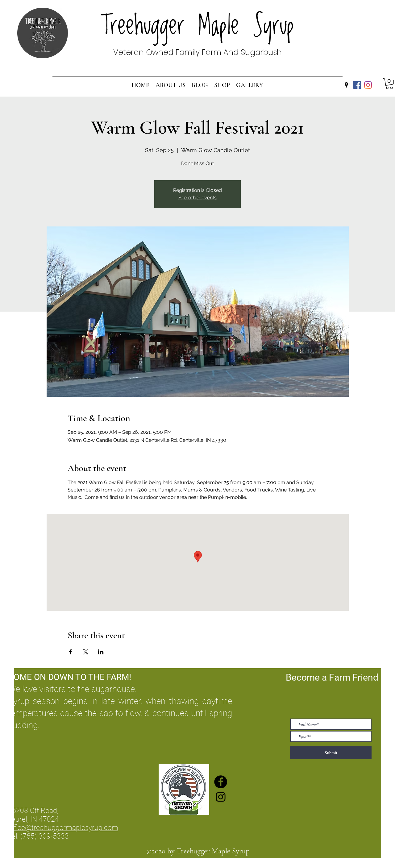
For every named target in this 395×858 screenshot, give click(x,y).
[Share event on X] (86, 651)
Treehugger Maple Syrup (197, 26)
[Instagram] (368, 85)
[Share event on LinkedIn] (101, 651)
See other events (197, 198)
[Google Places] (346, 85)
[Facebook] (357, 85)
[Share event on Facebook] (70, 651)
